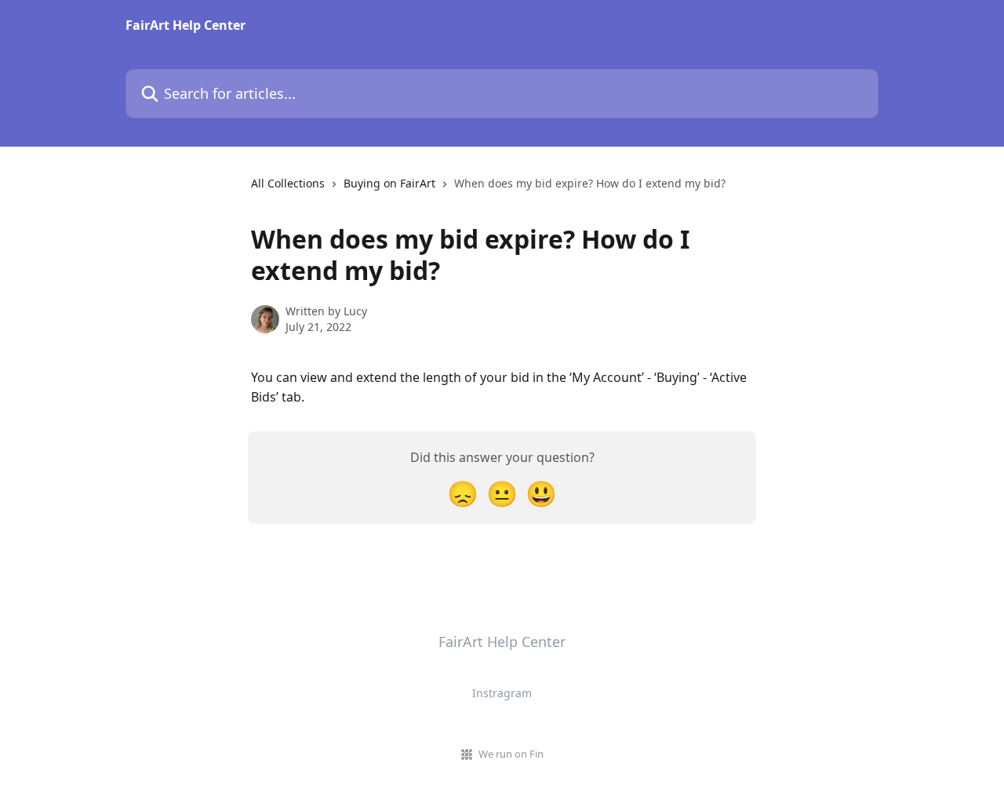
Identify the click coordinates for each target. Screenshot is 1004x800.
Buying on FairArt (389, 183)
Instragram (502, 692)
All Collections (288, 183)
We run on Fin (511, 754)
